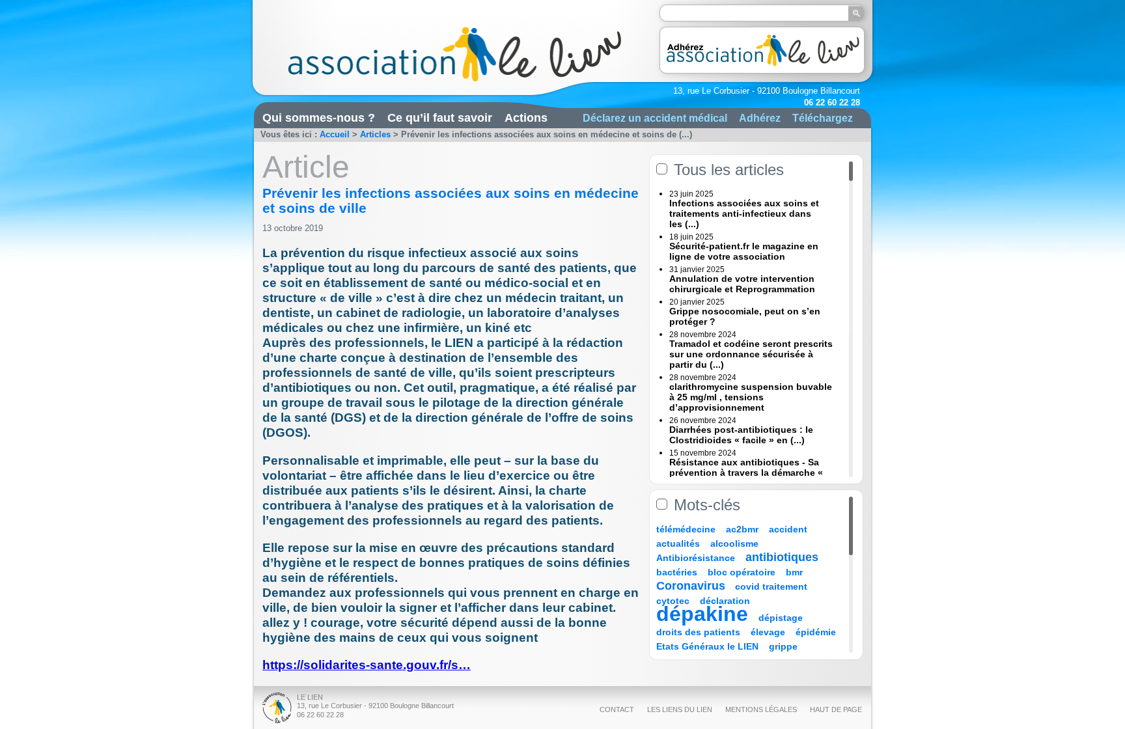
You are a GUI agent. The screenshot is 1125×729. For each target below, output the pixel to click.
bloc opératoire (741, 572)
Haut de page (836, 709)
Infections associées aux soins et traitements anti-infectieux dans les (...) (744, 213)
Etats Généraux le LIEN (707, 646)
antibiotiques (781, 557)
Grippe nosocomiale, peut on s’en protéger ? (744, 316)
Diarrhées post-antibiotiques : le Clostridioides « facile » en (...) (741, 434)
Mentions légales (761, 709)
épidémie (816, 632)
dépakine (702, 614)
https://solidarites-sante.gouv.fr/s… (366, 665)
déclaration (725, 601)
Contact (617, 709)
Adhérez (760, 118)
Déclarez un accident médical (655, 118)
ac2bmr (742, 529)
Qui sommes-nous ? (318, 117)
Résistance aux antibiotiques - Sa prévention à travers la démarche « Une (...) (746, 472)
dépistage (780, 617)
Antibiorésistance (695, 558)
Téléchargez (822, 118)
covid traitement (771, 586)
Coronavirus (692, 585)
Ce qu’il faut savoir (439, 117)
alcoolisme (734, 543)
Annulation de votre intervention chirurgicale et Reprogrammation (742, 283)
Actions (526, 117)
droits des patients (698, 632)
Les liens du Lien (679, 709)
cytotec (672, 601)
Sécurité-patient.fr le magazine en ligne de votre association (743, 251)
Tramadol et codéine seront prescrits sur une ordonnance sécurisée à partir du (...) (751, 354)
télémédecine (685, 529)
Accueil (335, 134)
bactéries (676, 572)
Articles (375, 134)
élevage (768, 632)
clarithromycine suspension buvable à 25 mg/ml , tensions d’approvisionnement (750, 397)
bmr (794, 572)
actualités (678, 543)
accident (788, 529)
